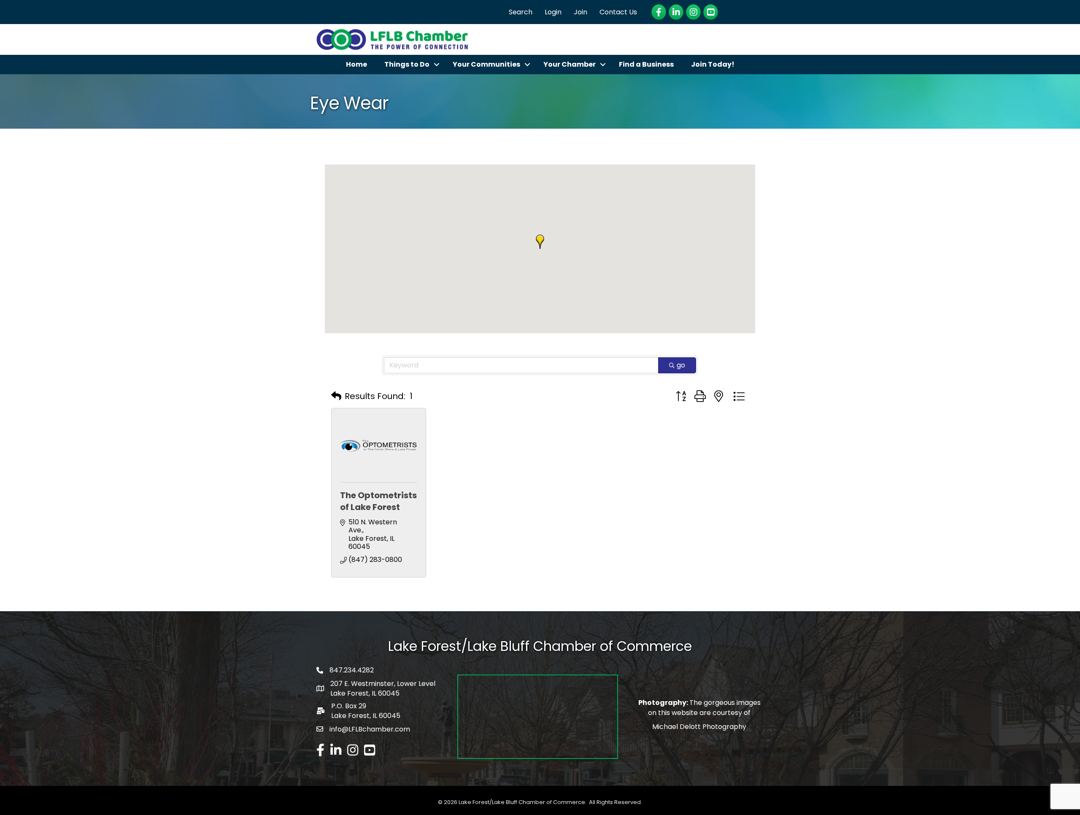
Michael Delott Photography (699, 726)
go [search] (681, 365)
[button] (540, 242)
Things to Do (406, 64)
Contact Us (618, 12)
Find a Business (646, 64)
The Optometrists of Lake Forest (378, 501)
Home (356, 64)
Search (520, 12)
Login (553, 12)
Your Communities (486, 64)
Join (580, 12)
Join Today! (712, 64)
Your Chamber (569, 64)
